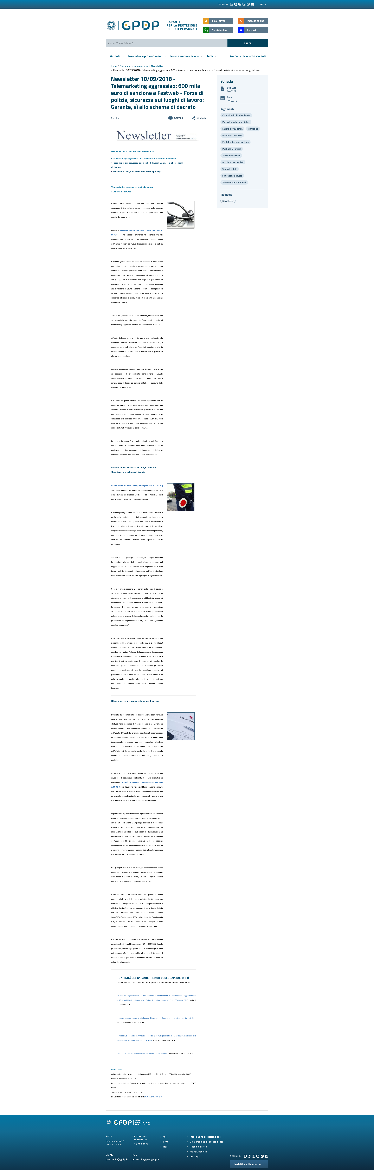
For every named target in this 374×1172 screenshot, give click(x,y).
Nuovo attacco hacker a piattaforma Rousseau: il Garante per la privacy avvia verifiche (156, 1018)
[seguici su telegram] (244, 4)
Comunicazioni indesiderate (236, 115)
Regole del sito (198, 1146)
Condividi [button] (201, 118)
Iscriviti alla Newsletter (247, 1164)
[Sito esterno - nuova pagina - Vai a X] (262, 1156)
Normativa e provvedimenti (145, 56)
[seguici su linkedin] (231, 4)
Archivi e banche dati (233, 162)
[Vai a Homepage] (128, 1125)
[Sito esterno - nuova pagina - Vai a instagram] (249, 1156)
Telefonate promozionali (234, 182)
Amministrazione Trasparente (248, 56)
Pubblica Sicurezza (231, 149)
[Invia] (247, 43)
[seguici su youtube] (239, 4)
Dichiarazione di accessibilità (206, 1141)
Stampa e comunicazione (134, 66)
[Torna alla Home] (152, 24)
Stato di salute (229, 169)
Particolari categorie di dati (235, 122)
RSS (165, 1146)
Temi (210, 56)
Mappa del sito (198, 1151)
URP (165, 1136)
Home (113, 66)
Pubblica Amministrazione (235, 142)
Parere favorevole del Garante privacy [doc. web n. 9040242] (137, 486)
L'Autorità (115, 56)
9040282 (231, 91)
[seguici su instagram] (235, 4)
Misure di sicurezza (232, 135)
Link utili (195, 1156)
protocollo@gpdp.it (117, 1159)
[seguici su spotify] (252, 4)
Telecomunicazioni (231, 155)
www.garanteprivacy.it (152, 1097)
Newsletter (157, 66)
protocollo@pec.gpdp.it (146, 1159)
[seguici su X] (248, 4)
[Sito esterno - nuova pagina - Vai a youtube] (253, 1156)
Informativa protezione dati (205, 1136)
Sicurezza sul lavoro (232, 175)
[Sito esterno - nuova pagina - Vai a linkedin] (245, 1156)
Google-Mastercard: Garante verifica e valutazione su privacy (142, 1054)
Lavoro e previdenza (232, 128)
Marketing (253, 128)
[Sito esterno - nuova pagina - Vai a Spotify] (266, 1156)
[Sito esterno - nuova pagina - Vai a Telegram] (257, 1156)
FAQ (165, 1141)
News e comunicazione (184, 56)
